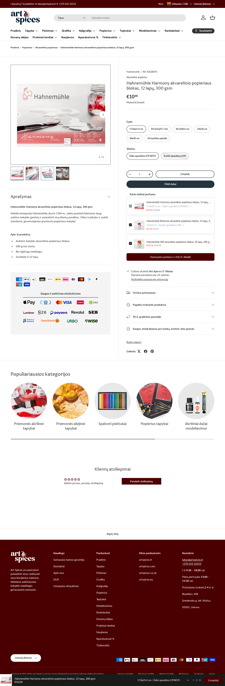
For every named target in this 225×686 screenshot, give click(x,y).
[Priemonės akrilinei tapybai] (29, 401)
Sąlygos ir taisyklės (125, 674)
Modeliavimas (148, 30)
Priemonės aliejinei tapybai (70, 426)
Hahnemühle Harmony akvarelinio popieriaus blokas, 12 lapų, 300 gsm (179, 202)
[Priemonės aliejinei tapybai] (71, 401)
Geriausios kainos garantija (68, 559)
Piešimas (48, 30)
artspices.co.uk (147, 572)
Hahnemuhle (133, 71)
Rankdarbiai (172, 30)
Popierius (105, 30)
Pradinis (16, 30)
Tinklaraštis (109, 37)
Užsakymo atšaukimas (66, 586)
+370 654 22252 (191, 563)
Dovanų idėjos (20, 37)
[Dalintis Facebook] (145, 351)
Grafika (66, 30)
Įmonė (211, 674)
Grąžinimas (199, 674)
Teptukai (125, 30)
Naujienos (67, 37)
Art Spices (15, 674)
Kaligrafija (85, 30)
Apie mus (58, 572)
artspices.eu (146, 579)
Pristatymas (184, 674)
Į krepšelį (185, 174)
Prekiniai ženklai (43, 37)
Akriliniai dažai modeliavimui (196, 426)
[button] (212, 17)
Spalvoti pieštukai (112, 424)
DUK (56, 579)
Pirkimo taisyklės (166, 674)
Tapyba (29, 30)
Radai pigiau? (134, 342)
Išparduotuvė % (88, 37)
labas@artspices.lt (192, 559)
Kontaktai (59, 566)
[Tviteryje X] (139, 351)
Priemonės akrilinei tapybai (29, 426)
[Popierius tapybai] (154, 401)
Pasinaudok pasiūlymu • (170, 257)
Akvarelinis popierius (46, 47)
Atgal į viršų (112, 533)
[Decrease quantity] (193, 680)
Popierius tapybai (154, 424)
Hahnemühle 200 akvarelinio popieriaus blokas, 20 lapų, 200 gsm (179, 241)
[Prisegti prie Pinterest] (152, 351)
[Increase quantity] (200, 680)
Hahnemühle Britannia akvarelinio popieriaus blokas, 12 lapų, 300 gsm (179, 221)
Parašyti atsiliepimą (141, 481)
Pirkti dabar (170, 184)
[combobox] (120, 17)
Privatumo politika (146, 674)
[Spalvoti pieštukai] (112, 401)
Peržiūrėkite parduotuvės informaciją (149, 279)
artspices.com (147, 566)
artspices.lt (145, 559)
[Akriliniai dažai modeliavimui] (196, 401)
